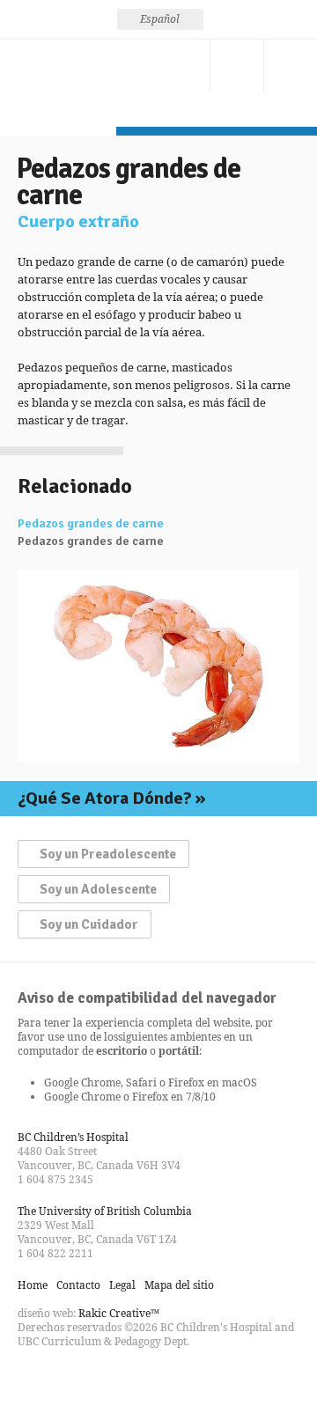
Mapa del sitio (179, 1284)
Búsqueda (236, 66)
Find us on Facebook (32, 1380)
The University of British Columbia (105, 1211)
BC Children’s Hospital (73, 1137)
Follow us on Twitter (63, 1380)
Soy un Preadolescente (108, 854)
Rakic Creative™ (118, 1313)
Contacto (183, 66)
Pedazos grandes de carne (91, 524)
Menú (290, 66)
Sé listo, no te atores (58, 83)
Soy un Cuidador (89, 924)
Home (33, 1284)
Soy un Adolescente (98, 889)
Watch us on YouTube (95, 1380)
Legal (122, 1284)
